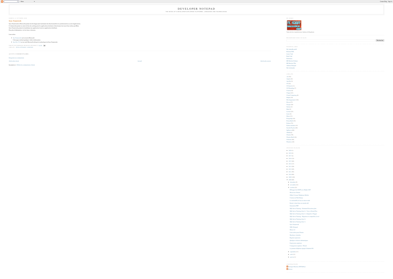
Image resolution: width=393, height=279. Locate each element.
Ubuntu (288, 135)
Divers (288, 102)
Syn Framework (17, 38)
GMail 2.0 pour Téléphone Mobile (299, 195)
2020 (290, 150)
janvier (292, 257)
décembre (293, 182)
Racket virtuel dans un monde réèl (299, 203)
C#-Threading (290, 88)
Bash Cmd (289, 56)
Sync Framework (15, 21)
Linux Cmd (289, 54)
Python (288, 123)
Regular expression (295, 238)
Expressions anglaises (296, 243)
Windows (30, 47)
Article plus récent (14, 61)
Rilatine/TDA (290, 51)
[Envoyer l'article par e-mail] (44, 45)
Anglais (288, 79)
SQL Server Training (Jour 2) (297, 219)
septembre (293, 252)
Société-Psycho (290, 128)
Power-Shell (289, 121)
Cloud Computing (291, 95)
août (291, 254)
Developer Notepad (196, 8)
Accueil (140, 61)
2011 (290, 172)
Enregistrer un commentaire (16, 58)
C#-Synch (289, 86)
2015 (290, 161)
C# (287, 83)
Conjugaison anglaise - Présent (298, 246)
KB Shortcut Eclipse (292, 61)
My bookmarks (290, 68)
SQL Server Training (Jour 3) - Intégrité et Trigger (303, 214)
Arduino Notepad (291, 65)
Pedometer (289, 58)
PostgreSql (289, 118)
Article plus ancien (265, 61)
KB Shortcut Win (291, 63)
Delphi (288, 97)
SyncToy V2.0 (17, 42)
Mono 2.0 (292, 230)
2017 (290, 156)
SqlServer (289, 130)
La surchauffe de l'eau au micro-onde (300, 200)
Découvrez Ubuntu (295, 192)
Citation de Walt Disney (296, 198)
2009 (290, 177)
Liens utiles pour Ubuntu (297, 232)
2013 (290, 166)
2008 (290, 180)
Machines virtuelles (295, 235)
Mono (288, 116)
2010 (290, 174)
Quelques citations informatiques (299, 240)
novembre (293, 185)
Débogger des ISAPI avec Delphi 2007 (300, 190)
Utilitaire (288, 139)
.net (287, 76)
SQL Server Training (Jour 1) (297, 222)
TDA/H (288, 132)
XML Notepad (294, 227)
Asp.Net (288, 81)
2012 (290, 169)
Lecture (288, 111)
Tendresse (289, 269)
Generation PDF (294, 206)
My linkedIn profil (291, 49)
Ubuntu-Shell (290, 137)
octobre (292, 187)
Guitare (288, 107)
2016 (290, 158)
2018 (290, 153)
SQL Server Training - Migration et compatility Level (304, 216)
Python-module (290, 125)
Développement (21, 47)
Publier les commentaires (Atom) (26, 65)
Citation (288, 90)
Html (287, 109)
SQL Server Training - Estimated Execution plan (303, 208)
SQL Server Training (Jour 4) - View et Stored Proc (303, 211)
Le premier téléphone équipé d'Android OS (301, 248)
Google (288, 104)
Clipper (288, 93)
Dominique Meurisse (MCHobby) (296, 267)
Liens (288, 114)
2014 (290, 164)
